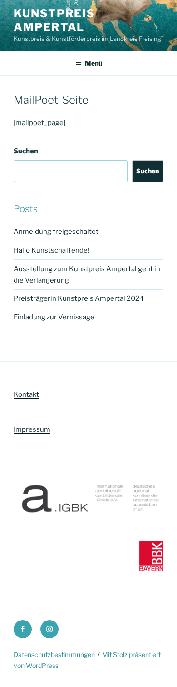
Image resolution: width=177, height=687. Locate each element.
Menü (93, 63)
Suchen (26, 151)
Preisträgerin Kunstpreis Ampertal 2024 (79, 298)
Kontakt (26, 394)
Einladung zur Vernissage (54, 317)
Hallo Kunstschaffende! (51, 250)
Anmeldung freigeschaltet (56, 231)
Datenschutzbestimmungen (54, 654)
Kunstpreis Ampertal (54, 20)
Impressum (32, 429)
